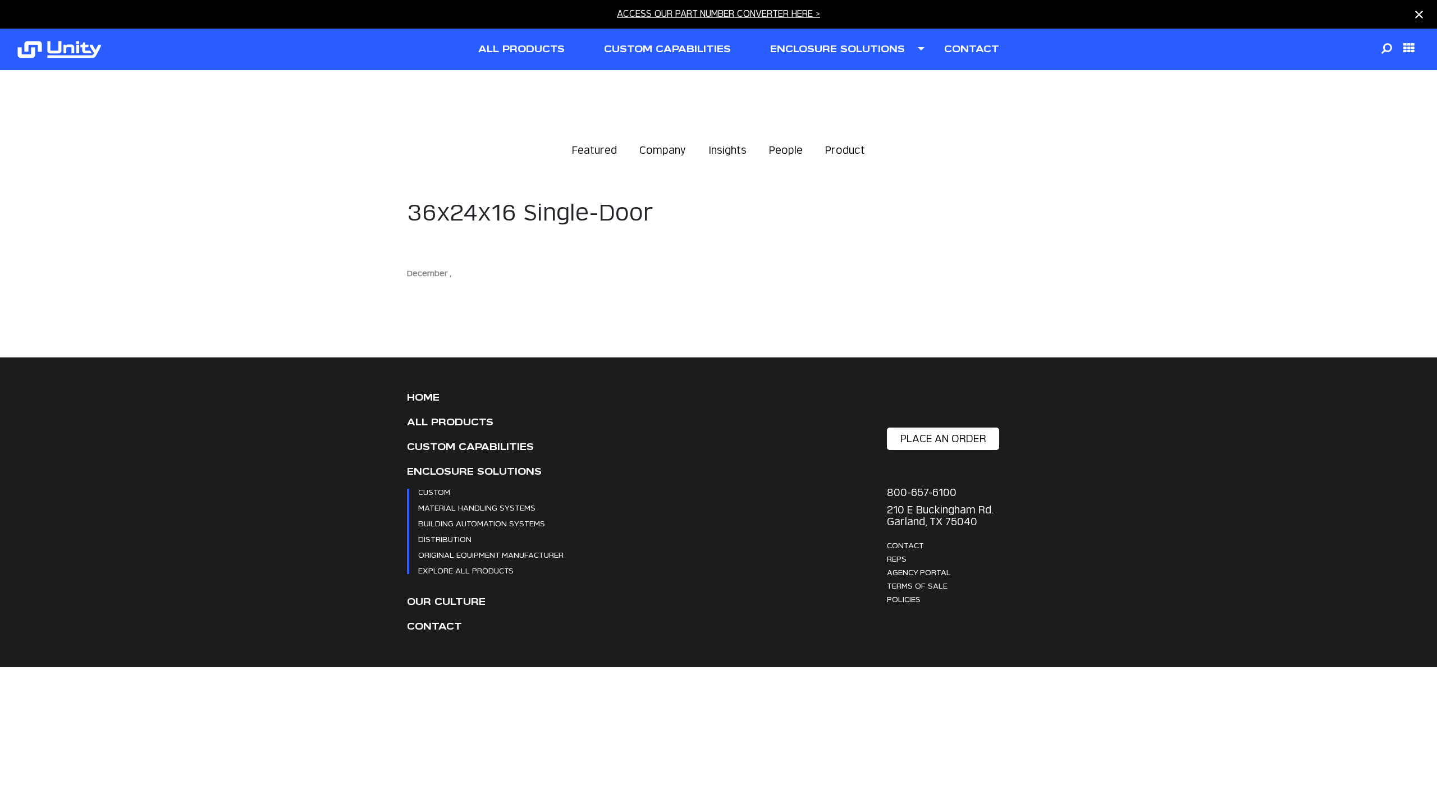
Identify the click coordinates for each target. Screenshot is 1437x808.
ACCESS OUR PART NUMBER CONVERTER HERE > (718, 13)
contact (971, 49)
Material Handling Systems (477, 507)
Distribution (445, 539)
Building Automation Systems (481, 523)
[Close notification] (1419, 14)
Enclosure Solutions (474, 471)
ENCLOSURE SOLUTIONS (837, 49)
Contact (434, 626)
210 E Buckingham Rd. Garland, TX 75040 (940, 515)
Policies (904, 599)
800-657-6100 (922, 492)
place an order (943, 438)
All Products (450, 422)
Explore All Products (466, 570)
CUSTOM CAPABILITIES (667, 49)
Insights (727, 150)
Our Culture (446, 601)
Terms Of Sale (917, 585)
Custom (434, 492)
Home (423, 397)
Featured (594, 150)
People (786, 150)
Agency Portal (919, 572)
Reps (897, 558)
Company (662, 150)
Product (845, 150)
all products (521, 49)
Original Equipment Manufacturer (491, 554)
